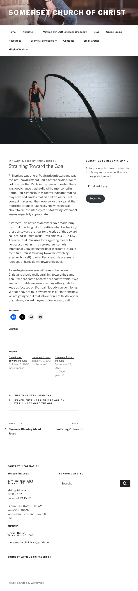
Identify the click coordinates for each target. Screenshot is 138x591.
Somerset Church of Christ (67, 12)
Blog (96, 31)
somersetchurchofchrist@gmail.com (29, 542)
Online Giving (114, 31)
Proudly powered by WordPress (26, 582)
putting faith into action (45, 400)
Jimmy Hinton (46, 161)
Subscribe (95, 198)
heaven (19, 400)
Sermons (44, 395)
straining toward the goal (34, 403)
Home (12, 31)
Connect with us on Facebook (30, 557)
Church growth (25, 395)
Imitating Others (41, 357)
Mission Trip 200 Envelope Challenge (65, 31)
